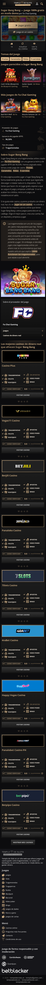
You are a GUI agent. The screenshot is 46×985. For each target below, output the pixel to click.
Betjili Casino (9, 475)
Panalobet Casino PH (14, 750)
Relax (26, 59)
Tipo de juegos (8, 145)
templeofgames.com (34, 978)
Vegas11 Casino (11, 420)
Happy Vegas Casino (13, 695)
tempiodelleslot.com (30, 980)
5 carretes (35, 59)
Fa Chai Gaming (12, 161)
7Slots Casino (9, 585)
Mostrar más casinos (23, 842)
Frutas (5, 59)
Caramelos (16, 59)
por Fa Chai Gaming (27, 13)
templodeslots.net (23, 982)
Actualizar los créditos (23, 48)
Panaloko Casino (11, 530)
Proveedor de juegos (10, 128)
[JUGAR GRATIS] (10, 74)
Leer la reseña (34, 48)
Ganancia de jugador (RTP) (12, 136)
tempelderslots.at (17, 978)
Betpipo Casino (10, 805)
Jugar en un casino (23, 204)
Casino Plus (8, 365)
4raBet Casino (10, 640)
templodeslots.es (13, 980)
